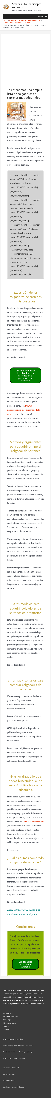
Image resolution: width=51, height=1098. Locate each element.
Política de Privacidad (10, 1016)
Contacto (6, 1026)
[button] (41, 16)
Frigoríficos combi (9, 1080)
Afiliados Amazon (9, 1023)
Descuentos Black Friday (11, 1068)
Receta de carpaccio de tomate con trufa (18, 1045)
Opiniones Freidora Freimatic (13, 1087)
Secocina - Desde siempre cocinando (26, 5)
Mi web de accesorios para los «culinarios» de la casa (23, 409)
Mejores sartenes (9, 1074)
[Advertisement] (25, 60)
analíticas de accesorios (33, 821)
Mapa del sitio (8, 1013)
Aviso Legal (7, 1020)
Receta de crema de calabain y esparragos (18, 1052)
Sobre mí (6, 1029)
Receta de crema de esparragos (14, 1058)
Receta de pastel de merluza (13, 1039)
